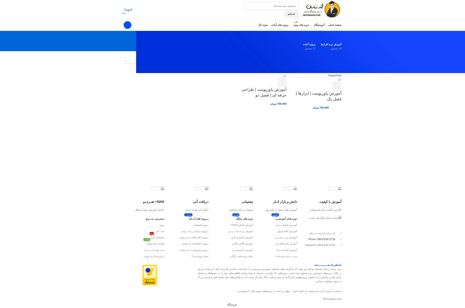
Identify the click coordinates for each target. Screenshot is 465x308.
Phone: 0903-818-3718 (321, 239)
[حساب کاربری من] (127, 25)
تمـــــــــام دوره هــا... (285, 256)
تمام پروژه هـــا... (199, 256)
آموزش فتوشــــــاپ (286, 224)
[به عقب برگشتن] (336, 36)
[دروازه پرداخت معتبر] (149, 274)
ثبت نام (160, 231)
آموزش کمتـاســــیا (287, 249)
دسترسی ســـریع (155, 218)
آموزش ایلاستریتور (287, 231)
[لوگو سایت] (321, 9)
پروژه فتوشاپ (200, 224)
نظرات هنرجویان (154, 242)
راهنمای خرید (157, 236)
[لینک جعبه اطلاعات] (321, 199)
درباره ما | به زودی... (153, 256)
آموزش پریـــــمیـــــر (286, 237)
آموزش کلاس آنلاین (242, 243)
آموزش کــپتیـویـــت (242, 249)
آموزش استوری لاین (242, 237)
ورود (161, 224)
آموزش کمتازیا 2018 (242, 224)
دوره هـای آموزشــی (284, 218)
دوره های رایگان (243, 218)
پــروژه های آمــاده (196, 218)
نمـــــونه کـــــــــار (154, 249)
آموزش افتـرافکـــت (286, 243)
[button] (336, 86)
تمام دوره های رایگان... (240, 256)
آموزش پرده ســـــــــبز (240, 231)
